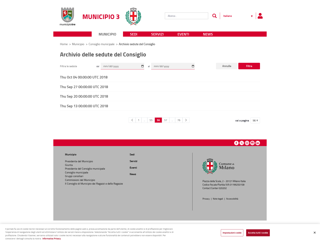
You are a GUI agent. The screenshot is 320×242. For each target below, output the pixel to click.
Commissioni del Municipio (80, 180)
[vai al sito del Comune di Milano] (133, 14)
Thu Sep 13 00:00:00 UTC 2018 (84, 105)
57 (165, 120)
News (208, 34)
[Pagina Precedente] (132, 120)
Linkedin (258, 143)
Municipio (107, 34)
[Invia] (214, 15)
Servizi (157, 34)
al (149, 66)
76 (178, 120)
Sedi (133, 34)
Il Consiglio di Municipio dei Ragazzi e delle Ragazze (94, 183)
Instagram (252, 143)
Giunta (69, 165)
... (144, 120)
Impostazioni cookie (232, 232)
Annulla (226, 66)
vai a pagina (242, 120)
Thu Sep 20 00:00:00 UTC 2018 (84, 96)
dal (97, 66)
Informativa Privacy (51, 238)
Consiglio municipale (102, 44)
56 (158, 120)
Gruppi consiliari (74, 176)
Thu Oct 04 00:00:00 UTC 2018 (84, 77)
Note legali (218, 198)
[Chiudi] (314, 232)
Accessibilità (232, 198)
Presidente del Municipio (79, 161)
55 (151, 120)
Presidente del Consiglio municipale (85, 168)
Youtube (247, 143)
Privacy (206, 198)
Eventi (183, 34)
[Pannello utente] (260, 15)
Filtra (249, 66)
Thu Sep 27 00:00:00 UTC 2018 (84, 86)
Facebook (236, 143)
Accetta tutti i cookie (258, 232)
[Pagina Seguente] (186, 120)
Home (64, 44)
